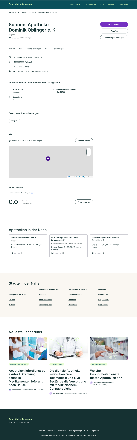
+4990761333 (18, 62)
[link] (28, 245)
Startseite (12, 12)
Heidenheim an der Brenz (49, 289)
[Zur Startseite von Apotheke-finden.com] (20, 4)
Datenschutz (50, 431)
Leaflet (71, 177)
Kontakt (42, 431)
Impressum (95, 431)
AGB (88, 431)
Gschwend (72, 305)
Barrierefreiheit (62, 431)
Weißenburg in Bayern (77, 289)
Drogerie (14, 121)
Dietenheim (103, 305)
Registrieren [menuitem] (123, 4)
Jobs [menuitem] (102, 4)
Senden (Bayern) (75, 294)
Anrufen (114, 31)
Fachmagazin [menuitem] (90, 4)
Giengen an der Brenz (18, 294)
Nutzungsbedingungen (77, 431)
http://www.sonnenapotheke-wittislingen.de (30, 71)
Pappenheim (103, 300)
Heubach (42, 294)
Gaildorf (12, 300)
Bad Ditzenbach (45, 300)
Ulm (10, 289)
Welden (12, 305)
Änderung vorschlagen (114, 38)
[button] (48, 159)
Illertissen (102, 289)
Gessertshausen (45, 305)
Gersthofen (103, 294)
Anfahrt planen (84, 141)
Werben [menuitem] (111, 4)
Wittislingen (22, 12)
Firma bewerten (84, 202)
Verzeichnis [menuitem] (73, 4)
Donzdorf (72, 300)
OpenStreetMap (80, 177)
